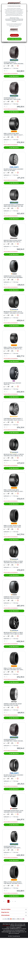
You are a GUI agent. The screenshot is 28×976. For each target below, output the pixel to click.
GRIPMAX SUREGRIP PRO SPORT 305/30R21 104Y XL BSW (13, 704)
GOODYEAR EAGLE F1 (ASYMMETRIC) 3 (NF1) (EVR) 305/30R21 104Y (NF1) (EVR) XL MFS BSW (13, 98)
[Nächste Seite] (13, 901)
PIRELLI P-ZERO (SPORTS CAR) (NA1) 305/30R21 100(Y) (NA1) (12, 526)
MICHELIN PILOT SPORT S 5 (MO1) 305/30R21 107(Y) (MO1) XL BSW (13, 633)
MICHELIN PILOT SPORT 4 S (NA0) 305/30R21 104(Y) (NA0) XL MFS (13, 562)
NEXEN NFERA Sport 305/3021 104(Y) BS (12, 383)
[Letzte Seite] (15, 901)
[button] (17, 66)
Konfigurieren (14, 35)
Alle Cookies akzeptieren (14, 39)
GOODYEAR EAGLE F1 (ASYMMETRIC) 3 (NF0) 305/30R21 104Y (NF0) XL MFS (14, 63)
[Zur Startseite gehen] (14, 3)
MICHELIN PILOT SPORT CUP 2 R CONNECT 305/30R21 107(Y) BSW (13, 312)
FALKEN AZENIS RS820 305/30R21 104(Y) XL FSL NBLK (13, 169)
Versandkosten (6, 925)
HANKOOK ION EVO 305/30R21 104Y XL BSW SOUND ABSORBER (13, 276)
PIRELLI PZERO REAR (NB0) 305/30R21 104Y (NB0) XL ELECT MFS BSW (13, 134)
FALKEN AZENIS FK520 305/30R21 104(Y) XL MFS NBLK (13, 775)
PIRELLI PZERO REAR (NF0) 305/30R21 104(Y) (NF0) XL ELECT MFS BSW (14, 490)
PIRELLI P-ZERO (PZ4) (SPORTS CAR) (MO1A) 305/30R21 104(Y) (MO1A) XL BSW (13, 882)
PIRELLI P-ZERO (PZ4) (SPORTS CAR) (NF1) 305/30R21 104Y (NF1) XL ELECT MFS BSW (13, 669)
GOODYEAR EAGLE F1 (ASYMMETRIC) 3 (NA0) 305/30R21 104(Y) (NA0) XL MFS (14, 740)
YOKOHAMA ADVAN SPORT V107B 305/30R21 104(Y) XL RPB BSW (13, 811)
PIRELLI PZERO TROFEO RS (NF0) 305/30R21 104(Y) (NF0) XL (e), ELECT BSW (13, 348)
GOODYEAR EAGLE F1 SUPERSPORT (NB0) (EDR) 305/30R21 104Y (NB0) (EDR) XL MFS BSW (14, 205)
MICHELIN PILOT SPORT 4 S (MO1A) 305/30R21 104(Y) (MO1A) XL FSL (14, 455)
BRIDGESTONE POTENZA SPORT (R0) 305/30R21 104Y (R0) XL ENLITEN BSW (13, 241)
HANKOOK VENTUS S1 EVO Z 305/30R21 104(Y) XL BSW (12, 597)
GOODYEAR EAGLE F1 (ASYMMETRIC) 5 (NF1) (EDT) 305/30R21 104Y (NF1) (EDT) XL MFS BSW (13, 847)
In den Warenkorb (14, 76)
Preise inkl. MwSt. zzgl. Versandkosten (11, 73)
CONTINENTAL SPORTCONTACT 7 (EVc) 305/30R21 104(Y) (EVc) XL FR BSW (13, 419)
